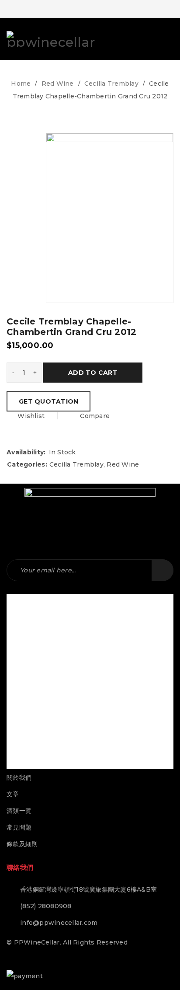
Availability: (26, 452)
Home (21, 83)
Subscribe (162, 570)
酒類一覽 (19, 811)
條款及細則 (22, 844)
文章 (13, 794)
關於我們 (19, 777)
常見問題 (19, 827)
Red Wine (58, 83)
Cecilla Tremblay (111, 83)
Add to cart (93, 372)
